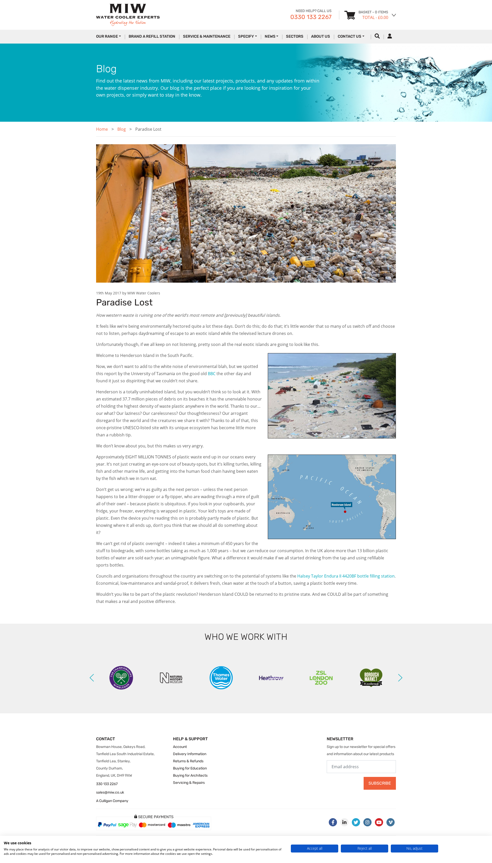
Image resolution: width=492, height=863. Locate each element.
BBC (212, 373)
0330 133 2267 (311, 16)
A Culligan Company (112, 801)
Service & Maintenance (206, 36)
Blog (121, 129)
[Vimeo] (390, 822)
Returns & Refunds (188, 761)
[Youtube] (379, 822)
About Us (320, 36)
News (270, 36)
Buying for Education (190, 768)
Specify (246, 36)
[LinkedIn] (344, 822)
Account (180, 747)
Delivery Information (189, 754)
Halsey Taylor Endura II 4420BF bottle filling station (346, 576)
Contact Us (349, 36)
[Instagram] (367, 822)
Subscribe (379, 783)
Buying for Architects (190, 775)
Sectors (294, 36)
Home (102, 129)
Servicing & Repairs (189, 782)
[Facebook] (333, 822)
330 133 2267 (107, 784)
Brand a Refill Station (152, 36)
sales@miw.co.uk (110, 792)
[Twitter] (356, 822)
